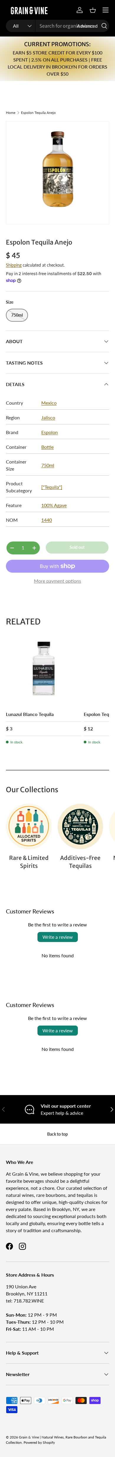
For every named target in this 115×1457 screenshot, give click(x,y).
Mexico (49, 403)
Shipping (14, 265)
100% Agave (54, 505)
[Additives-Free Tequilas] (80, 826)
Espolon (49, 432)
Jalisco (48, 417)
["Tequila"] (51, 487)
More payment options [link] (57, 581)
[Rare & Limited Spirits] (28, 826)
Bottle (47, 447)
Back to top (57, 1134)
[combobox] (57, 26)
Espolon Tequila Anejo (38, 112)
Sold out (77, 547)
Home (10, 112)
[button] (92, 10)
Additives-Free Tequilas (80, 861)
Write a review (57, 937)
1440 (46, 520)
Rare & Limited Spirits (29, 861)
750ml (47, 465)
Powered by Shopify (39, 1442)
